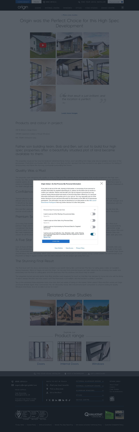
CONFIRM (55, 241)
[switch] (92, 214)
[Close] (102, 184)
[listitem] (69, 210)
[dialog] (69, 216)
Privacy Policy (80, 248)
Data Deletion (59, 248)
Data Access (69, 248)
